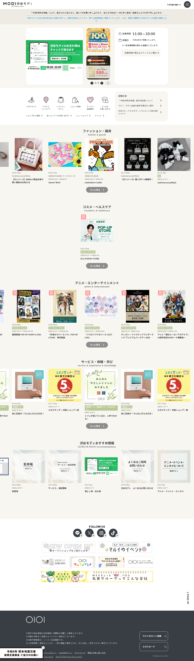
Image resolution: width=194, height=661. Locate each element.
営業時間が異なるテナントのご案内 (141, 52)
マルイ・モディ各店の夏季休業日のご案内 (136, 105)
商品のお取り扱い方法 (97, 652)
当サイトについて (46, 656)
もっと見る (95, 189)
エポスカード (149, 646)
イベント (98, 115)
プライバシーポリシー (48, 652)
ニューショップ (82, 115)
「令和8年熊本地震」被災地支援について (135, 100)
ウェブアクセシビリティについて (69, 656)
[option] (54, 56)
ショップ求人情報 (33, 115)
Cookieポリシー (65, 652)
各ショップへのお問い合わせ (58, 115)
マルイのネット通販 (152, 635)
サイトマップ (80, 652)
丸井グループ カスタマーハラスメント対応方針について (138, 112)
